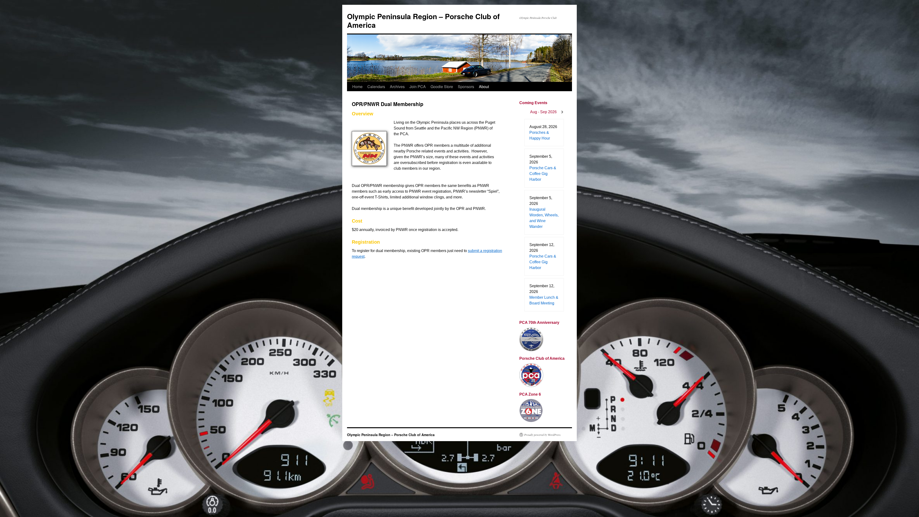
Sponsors (466, 86)
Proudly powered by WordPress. (542, 435)
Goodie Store (442, 86)
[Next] (562, 112)
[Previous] (524, 112)
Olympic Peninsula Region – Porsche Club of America (423, 20)
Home (357, 86)
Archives (397, 86)
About (484, 86)
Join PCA (417, 86)
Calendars (376, 86)
